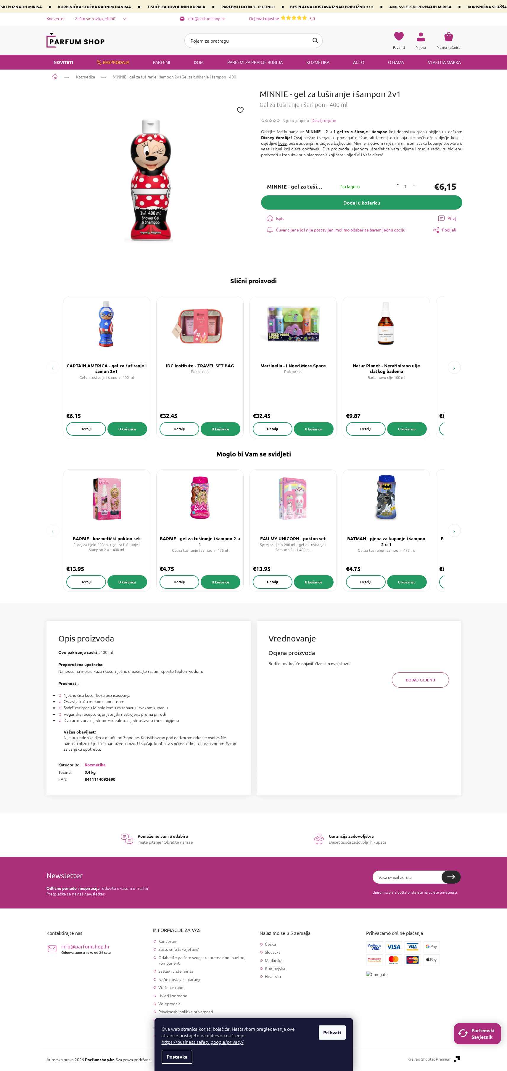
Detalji (86, 428)
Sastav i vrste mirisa (175, 971)
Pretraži (315, 40)
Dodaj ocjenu (420, 680)
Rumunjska (275, 968)
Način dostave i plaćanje (180, 979)
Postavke (177, 1057)
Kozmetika (95, 764)
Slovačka (273, 952)
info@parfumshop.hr (86, 949)
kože (282, 143)
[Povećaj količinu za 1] (414, 186)
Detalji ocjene (323, 120)
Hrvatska (273, 976)
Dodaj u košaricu (361, 202)
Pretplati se (451, 877)
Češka (270, 944)
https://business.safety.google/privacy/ (203, 1041)
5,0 (282, 18)
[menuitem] (60, 62)
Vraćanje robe (171, 987)
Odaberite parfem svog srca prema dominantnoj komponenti (201, 960)
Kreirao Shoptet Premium (429, 1059)
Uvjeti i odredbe (172, 995)
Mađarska (273, 960)
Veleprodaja (169, 1003)
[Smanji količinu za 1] (397, 184)
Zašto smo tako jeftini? (95, 18)
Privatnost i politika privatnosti (185, 1011)
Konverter (55, 18)
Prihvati (332, 1032)
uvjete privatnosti (443, 892)
